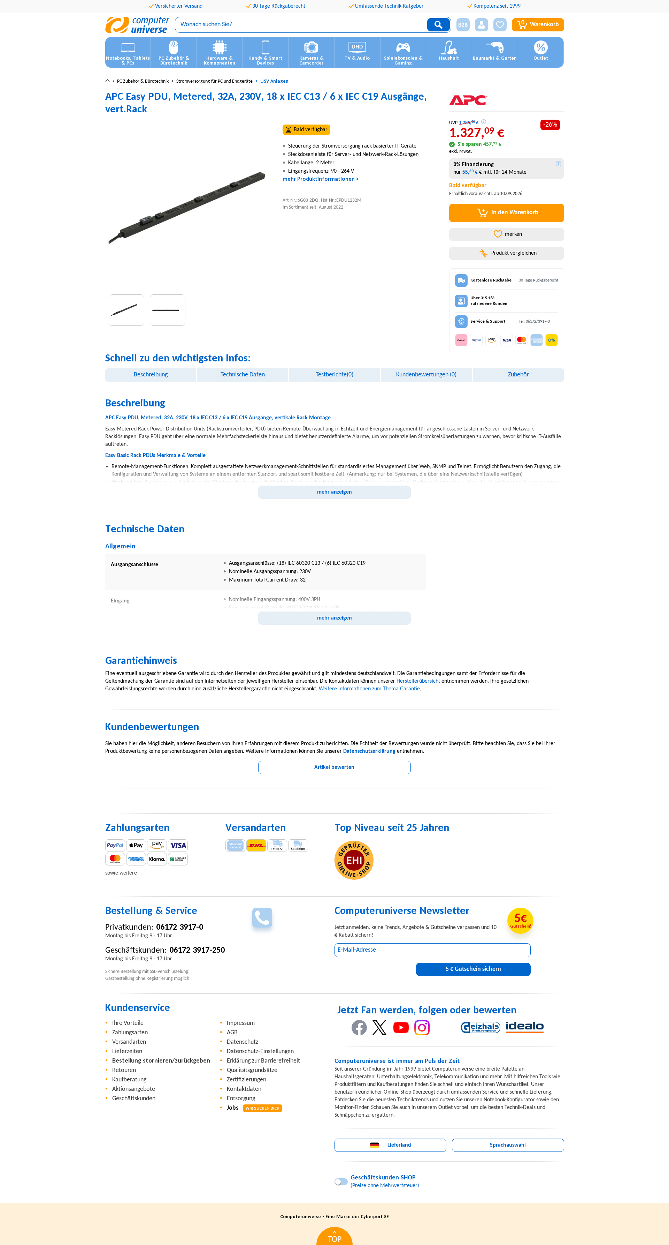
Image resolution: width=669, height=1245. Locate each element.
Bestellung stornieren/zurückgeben (161, 1061)
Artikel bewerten (334, 767)
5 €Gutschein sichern (473, 969)
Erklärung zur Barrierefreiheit (263, 1061)
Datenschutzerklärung (369, 751)
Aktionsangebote (133, 1089)
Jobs (253, 1108)
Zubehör (518, 375)
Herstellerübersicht (418, 681)
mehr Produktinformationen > (321, 179)
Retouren (124, 1070)
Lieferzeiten (127, 1051)
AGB (232, 1032)
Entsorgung (241, 1098)
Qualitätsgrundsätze (252, 1070)
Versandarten (129, 1042)
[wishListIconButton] (500, 24)
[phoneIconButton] (262, 918)
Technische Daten (243, 375)
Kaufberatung (129, 1080)
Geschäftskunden (133, 1098)
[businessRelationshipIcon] (463, 24)
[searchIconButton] (438, 24)
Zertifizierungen (246, 1080)
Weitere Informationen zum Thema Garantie (369, 689)
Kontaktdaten (244, 1089)
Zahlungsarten (130, 1032)
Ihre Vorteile (128, 1023)
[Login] (481, 24)
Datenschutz (242, 1042)
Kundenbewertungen (426, 375)
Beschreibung (151, 375)
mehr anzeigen (334, 492)
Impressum (241, 1023)
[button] (460, 25)
